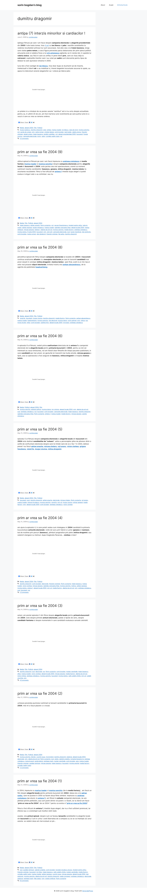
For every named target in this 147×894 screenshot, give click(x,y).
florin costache (45, 225)
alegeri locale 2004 (77, 227)
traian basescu (38, 134)
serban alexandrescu (83, 318)
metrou (73, 586)
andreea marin (48, 761)
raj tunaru (66, 322)
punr (28, 500)
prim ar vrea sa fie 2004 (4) (40, 518)
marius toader (56, 130)
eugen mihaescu (38, 227)
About (103, 5)
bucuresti (79, 134)
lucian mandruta (76, 232)
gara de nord (73, 130)
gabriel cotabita (64, 759)
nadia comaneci (65, 876)
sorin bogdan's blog (30, 5)
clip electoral (53, 320)
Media (22, 128)
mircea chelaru (50, 446)
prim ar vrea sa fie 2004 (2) (40, 693)
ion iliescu (65, 130)
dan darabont (41, 234)
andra (56, 759)
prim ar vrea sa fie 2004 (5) (40, 429)
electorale (56, 500)
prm (33, 132)
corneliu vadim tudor (53, 136)
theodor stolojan (52, 234)
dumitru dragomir (36, 130)
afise (28, 322)
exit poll (49, 232)
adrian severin (35, 225)
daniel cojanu (28, 134)
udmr (43, 136)
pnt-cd (60, 502)
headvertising (32, 320)
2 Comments (24, 592)
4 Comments (24, 680)
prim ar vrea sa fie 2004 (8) (40, 247)
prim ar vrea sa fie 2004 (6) (40, 336)
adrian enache (37, 446)
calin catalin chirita (74, 676)
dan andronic (86, 232)
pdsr (44, 130)
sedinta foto (45, 322)
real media (67, 132)
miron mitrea (22, 676)
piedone (69, 757)
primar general (78, 502)
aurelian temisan (34, 763)
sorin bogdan (59, 132)
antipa (49, 130)
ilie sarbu (61, 234)
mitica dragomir (55, 449)
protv (39, 136)
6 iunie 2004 (31, 232)
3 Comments (24, 138)
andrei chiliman (50, 878)
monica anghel (74, 763)
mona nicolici (22, 322)
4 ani (47, 45)
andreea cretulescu (80, 229)
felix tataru (37, 878)
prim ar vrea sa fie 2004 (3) (40, 605)
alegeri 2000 (29, 128)
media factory (69, 229)
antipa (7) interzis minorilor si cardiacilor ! (51, 33)
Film (35, 128)
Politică (39, 128)
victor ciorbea (73, 446)
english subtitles (49, 134)
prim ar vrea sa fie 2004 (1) (40, 781)
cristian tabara (49, 132)
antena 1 (37, 229)
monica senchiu (84, 130)
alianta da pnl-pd (46, 229)
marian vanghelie (72, 671)
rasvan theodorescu (61, 225)
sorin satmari (72, 320)
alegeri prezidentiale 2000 (67, 134)
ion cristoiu (55, 409)
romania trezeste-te (77, 759)
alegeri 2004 (38, 223)
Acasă (111, 5)
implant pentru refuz (75, 225)
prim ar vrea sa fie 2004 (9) (40, 152)
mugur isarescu (25, 130)
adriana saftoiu (36, 409)
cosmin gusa (40, 757)
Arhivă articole (122, 5)
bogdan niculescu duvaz (64, 870)
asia (77, 761)
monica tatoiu (22, 232)
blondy (33, 757)
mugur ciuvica (37, 318)
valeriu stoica (76, 132)
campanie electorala (29, 136)
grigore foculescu (33, 502)
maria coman (31, 234)
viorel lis (22, 318)
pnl (19, 132)
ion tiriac (39, 872)
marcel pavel (29, 761)
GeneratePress (87, 891)
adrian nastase (27, 227)
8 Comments (24, 880)
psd (68, 232)
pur (87, 320)
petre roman (39, 132)
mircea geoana (29, 229)
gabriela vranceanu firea (62, 227)
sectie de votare (25, 132)
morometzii (50, 757)
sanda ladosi (38, 761)
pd (61, 136)
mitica (83, 320)
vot (56, 134)
